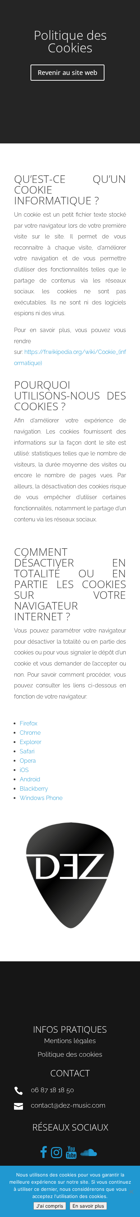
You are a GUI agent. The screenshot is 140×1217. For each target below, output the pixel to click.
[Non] (131, 1191)
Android (30, 779)
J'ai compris (49, 1206)
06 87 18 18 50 (52, 1090)
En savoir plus (88, 1206)
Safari (27, 751)
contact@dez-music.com (68, 1105)
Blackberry (34, 788)
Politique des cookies (70, 1054)
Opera (28, 760)
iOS (24, 770)
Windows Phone (41, 798)
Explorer (30, 742)
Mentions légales (70, 1041)
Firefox (28, 723)
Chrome (30, 732)
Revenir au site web (67, 72)
